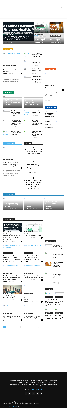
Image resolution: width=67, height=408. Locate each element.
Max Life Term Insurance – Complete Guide (49, 317)
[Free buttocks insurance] (54, 79)
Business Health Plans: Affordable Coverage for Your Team (12, 204)
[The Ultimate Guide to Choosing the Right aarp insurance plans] (27, 70)
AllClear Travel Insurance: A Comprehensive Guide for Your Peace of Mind (37, 123)
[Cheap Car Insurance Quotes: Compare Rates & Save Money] (33, 269)
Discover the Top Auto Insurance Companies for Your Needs (33, 297)
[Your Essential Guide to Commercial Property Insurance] (12, 59)
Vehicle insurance (40, 8)
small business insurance (22, 12)
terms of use (27, 402)
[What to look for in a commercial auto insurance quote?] (27, 62)
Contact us (34, 15)
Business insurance (9, 12)
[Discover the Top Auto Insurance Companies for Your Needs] (33, 289)
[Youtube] (41, 393)
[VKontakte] (37, 393)
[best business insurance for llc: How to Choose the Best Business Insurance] (48, 254)
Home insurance (19, 8)
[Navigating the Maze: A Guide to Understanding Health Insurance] (27, 132)
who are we (34, 402)
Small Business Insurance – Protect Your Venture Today (57, 247)
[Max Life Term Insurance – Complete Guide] (49, 311)
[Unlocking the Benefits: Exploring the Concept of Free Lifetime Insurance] (60, 114)
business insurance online (23, 15)
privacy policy (12, 402)
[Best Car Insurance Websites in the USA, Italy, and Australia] (41, 27)
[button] (62, 8)
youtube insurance (9, 15)
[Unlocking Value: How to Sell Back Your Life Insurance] (59, 295)
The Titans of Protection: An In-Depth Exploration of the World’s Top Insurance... (12, 277)
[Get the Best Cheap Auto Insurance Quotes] (12, 289)
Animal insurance (51, 8)
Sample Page (20, 402)
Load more (53, 282)
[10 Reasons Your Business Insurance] (34, 204)
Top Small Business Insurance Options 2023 (36, 112)
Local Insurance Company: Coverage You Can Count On (16, 133)
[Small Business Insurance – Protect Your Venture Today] (48, 246)
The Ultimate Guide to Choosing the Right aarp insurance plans (37, 70)
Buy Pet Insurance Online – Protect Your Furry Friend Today (37, 55)
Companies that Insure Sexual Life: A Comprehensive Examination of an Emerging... (12, 257)
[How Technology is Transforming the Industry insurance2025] (59, 311)
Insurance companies (36, 12)
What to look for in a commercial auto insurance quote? (36, 62)
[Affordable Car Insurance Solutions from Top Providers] (33, 309)
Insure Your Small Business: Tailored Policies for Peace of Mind (49, 302)
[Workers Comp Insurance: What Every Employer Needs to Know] (48, 274)
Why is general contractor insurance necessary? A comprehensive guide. (11, 164)
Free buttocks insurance (52, 88)
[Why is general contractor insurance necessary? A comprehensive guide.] (12, 153)
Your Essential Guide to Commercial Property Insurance (10, 69)
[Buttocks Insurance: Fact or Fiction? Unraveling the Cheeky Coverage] (27, 78)
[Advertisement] (44, 3)
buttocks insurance (50, 12)
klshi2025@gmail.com (36, 389)
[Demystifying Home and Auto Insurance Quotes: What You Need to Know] (6, 112)
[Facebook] (26, 393)
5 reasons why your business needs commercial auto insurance (33, 102)
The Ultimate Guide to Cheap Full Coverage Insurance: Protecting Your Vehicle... (33, 257)
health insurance (29, 8)
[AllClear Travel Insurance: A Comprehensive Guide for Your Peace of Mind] (27, 121)
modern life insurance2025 (10, 406)
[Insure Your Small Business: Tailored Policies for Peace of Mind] (49, 295)
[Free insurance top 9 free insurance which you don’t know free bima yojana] (6, 121)
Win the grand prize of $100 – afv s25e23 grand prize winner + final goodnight (21, 403)
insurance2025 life (8, 8)
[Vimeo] (33, 393)
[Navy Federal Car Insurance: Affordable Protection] (12, 309)
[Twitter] (29, 393)
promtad (7, 42)
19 (18, 327)
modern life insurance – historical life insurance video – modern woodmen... (49, 124)
